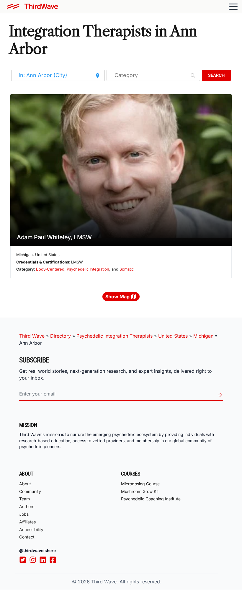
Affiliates (27, 521)
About (25, 483)
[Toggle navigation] (233, 6)
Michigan (203, 336)
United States (173, 336)
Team (24, 498)
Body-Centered (50, 269)
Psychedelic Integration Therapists (114, 336)
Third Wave (32, 336)
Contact (27, 536)
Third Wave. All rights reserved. (126, 582)
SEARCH (216, 75)
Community (30, 491)
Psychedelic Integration (88, 269)
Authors (26, 506)
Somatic (127, 269)
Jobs (24, 514)
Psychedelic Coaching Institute (151, 498)
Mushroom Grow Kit (140, 491)
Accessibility (31, 529)
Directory (60, 336)
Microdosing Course (140, 483)
